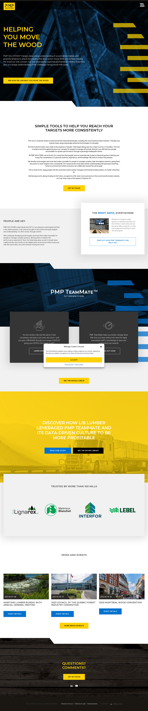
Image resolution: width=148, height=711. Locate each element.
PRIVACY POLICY (67, 704)
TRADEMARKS (92, 704)
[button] (101, 347)
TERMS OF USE (80, 704)
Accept (74, 360)
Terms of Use (69, 364)
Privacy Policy (78, 364)
